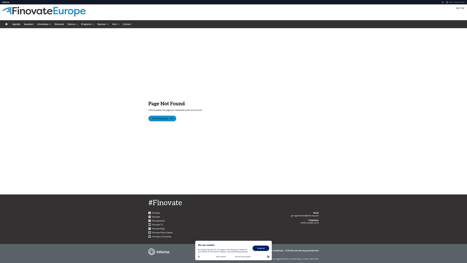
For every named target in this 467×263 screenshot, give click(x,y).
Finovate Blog (158, 228)
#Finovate (165, 203)
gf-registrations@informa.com (305, 215)
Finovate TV (157, 224)
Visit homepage (160, 118)
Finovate (156, 212)
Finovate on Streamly (161, 236)
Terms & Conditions (273, 250)
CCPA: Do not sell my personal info (302, 250)
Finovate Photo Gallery (162, 232)
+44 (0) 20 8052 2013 (309, 222)
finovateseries (158, 220)
